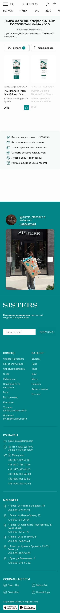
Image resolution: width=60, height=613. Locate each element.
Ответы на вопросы (14, 368)
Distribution (13, 592)
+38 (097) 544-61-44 (19, 541)
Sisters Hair (13, 585)
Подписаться (28, 223)
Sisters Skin (42, 585)
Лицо (34, 363)
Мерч (35, 379)
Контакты (8, 402)
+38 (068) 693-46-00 (19, 474)
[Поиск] (12, 4)
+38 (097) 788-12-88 (19, 464)
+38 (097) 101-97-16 (18, 531)
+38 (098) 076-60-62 (19, 562)
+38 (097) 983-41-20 (19, 469)
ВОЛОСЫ (8, 10)
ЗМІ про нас (9, 379)
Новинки (36, 384)
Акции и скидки (40, 389)
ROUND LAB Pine (22, 87)
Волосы (36, 358)
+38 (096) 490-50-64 (19, 483)
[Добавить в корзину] (26, 107)
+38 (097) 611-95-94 (18, 519)
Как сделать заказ (13, 363)
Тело (34, 368)
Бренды (36, 394)
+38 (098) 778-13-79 (19, 510)
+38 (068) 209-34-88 (19, 553)
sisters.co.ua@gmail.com (20, 441)
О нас (6, 374)
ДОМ (49, 10)
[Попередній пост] (9, 259)
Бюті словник (10, 397)
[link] (54, 4)
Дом (34, 374)
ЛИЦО (23, 10)
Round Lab (9, 87)
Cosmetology (43, 592)
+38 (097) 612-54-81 (18, 460)
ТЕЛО (36, 10)
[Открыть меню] (5, 4)
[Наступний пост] (50, 259)
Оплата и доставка (13, 358)
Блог (5, 392)
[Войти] (48, 4)
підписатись (47, 332)
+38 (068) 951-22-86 (19, 478)
